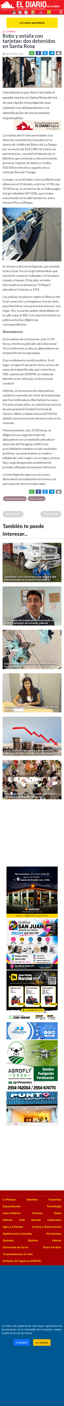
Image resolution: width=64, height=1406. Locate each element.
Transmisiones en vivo (18, 1254)
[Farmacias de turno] (26, 12)
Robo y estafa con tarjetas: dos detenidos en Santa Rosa (29, 41)
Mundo (36, 1220)
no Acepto (41, 1342)
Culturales (54, 1220)
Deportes (55, 1199)
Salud (57, 1213)
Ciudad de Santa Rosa (14, 498)
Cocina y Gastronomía (46, 1226)
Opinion (33, 1240)
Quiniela (8, 1240)
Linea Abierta (11, 1213)
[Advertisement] (32, 834)
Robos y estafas (36, 498)
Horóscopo (53, 1233)
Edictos (8, 1220)
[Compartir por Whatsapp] (31, 53)
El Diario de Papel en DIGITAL (22, 1261)
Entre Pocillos (52, 1247)
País (22, 1220)
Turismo (37, 1213)
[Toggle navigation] (61, 11)
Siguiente (51, 514)
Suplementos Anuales (17, 1233)
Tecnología (54, 1206)
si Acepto (21, 1342)
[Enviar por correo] (58, 53)
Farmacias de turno (16, 1247)
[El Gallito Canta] (14, 12)
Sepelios (32, 1199)
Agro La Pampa (13, 1226)
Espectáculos (12, 1206)
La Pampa (9, 1199)
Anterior (13, 514)
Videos (56, 1240)
